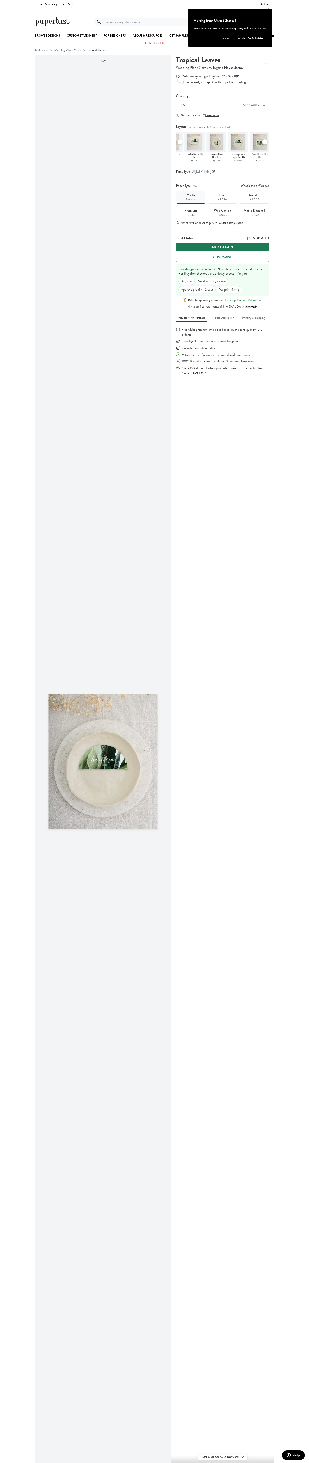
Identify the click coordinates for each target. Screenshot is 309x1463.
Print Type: (194, 171)
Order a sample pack (231, 223)
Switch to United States (250, 38)
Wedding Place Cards (68, 50)
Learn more (243, 355)
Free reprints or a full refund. (244, 300)
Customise (222, 257)
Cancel (226, 38)
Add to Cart (222, 247)
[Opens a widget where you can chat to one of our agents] (293, 1455)
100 (220, 105)
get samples (178, 36)
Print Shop (68, 4)
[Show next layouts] (264, 141)
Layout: (203, 126)
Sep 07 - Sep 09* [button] (227, 76)
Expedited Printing (234, 82)
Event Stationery (47, 4)
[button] (265, 4)
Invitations (42, 50)
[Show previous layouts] (180, 141)
